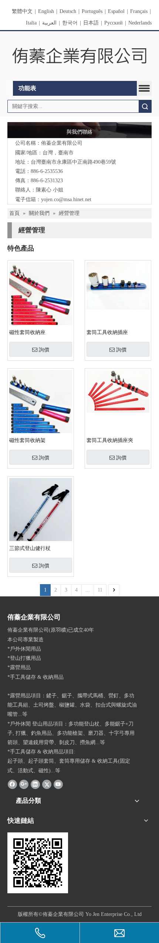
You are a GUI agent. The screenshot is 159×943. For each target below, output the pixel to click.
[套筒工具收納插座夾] (118, 391)
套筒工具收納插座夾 (110, 440)
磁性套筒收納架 (27, 440)
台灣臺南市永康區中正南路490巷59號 (73, 162)
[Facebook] (12, 784)
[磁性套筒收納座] (40, 299)
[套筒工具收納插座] (118, 285)
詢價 (44, 350)
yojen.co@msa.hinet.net (66, 199)
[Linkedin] (35, 784)
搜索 (145, 106)
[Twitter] (46, 784)
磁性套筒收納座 (27, 332)
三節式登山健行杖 (30, 548)
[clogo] (79, 56)
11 (100, 590)
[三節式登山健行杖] (40, 520)
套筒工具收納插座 (107, 332)
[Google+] (23, 784)
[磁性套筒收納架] (40, 407)
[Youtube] (58, 784)
